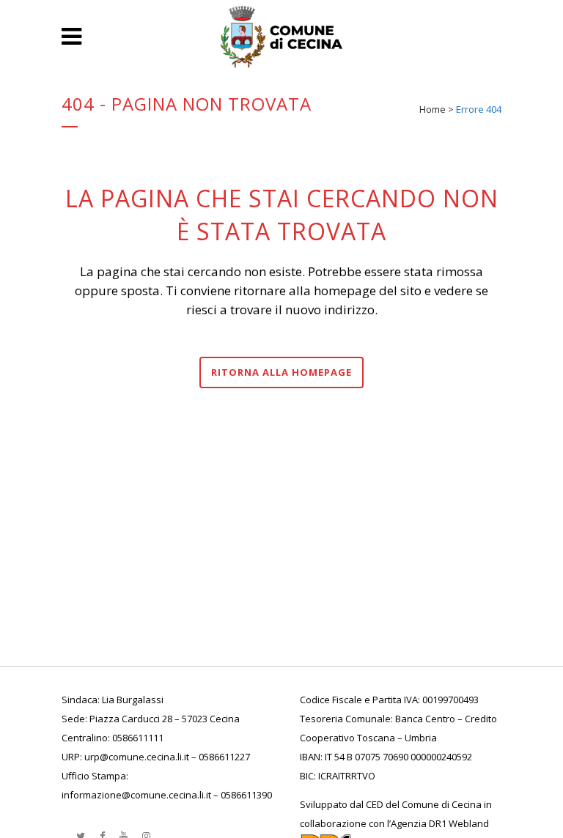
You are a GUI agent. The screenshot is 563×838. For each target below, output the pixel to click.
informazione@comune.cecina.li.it (136, 794)
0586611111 (137, 737)
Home (432, 109)
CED (374, 804)
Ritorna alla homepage (281, 372)
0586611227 (224, 756)
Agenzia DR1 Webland (440, 823)
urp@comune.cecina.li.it (136, 756)
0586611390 (246, 794)
